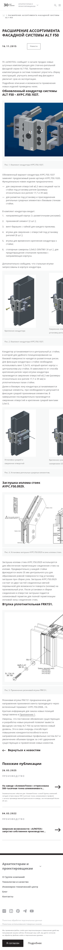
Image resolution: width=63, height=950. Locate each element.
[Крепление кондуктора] (20, 301)
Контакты (7, 896)
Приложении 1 (27, 714)
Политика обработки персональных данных (22, 920)
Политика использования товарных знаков (22, 924)
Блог (4, 891)
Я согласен (12, 943)
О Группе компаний (13, 877)
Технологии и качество (15, 882)
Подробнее (35, 943)
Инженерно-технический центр (20, 886)
